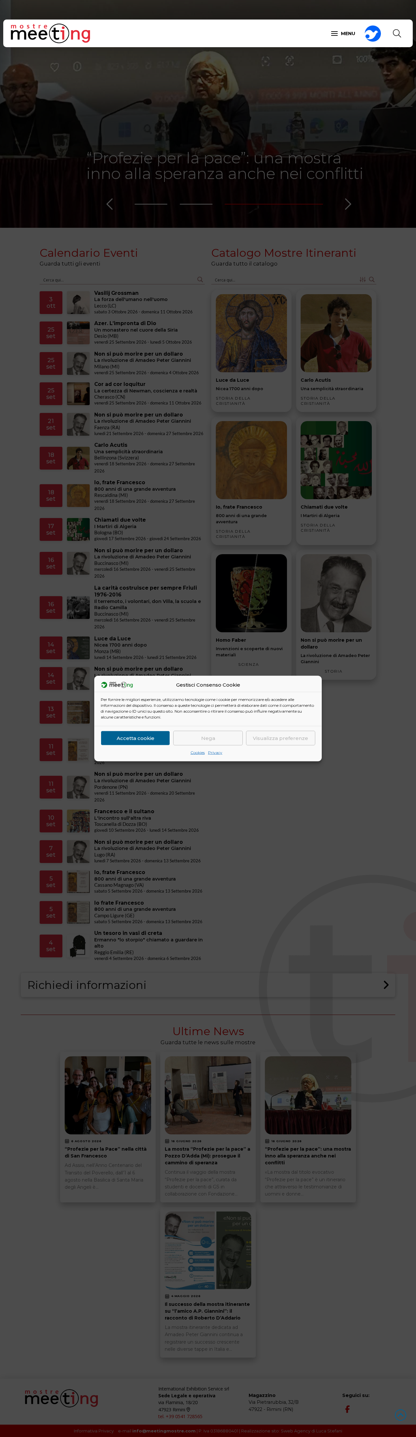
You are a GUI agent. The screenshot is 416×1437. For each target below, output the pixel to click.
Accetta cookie (135, 738)
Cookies (197, 752)
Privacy (215, 752)
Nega (208, 738)
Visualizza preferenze (280, 738)
